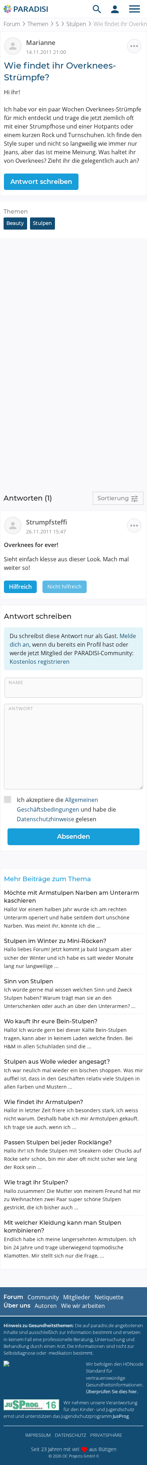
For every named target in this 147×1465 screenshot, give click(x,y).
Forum (12, 24)
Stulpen (76, 24)
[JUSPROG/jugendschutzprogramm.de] (31, 1404)
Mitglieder (76, 1297)
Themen (37, 24)
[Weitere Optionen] (134, 46)
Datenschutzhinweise (45, 819)
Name (16, 682)
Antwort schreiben (41, 182)
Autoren (46, 1306)
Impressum (38, 1435)
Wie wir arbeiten (83, 1306)
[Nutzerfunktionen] (115, 9)
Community (43, 1297)
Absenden (73, 837)
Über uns (17, 1305)
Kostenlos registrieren (40, 662)
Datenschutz (70, 1435)
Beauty (15, 223)
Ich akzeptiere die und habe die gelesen (66, 809)
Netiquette (109, 1297)
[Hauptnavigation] (134, 9)
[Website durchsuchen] (97, 9)
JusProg (121, 1416)
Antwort (21, 708)
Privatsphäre (106, 1435)
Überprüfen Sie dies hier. (112, 1391)
